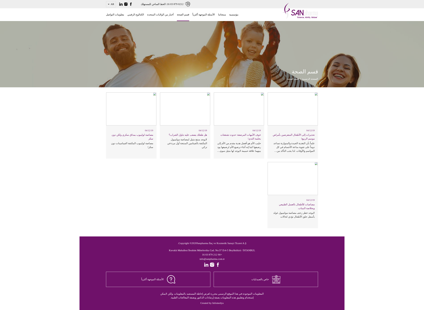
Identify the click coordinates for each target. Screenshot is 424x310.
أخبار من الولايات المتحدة (160, 14)
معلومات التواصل (115, 14)
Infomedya (218, 303)
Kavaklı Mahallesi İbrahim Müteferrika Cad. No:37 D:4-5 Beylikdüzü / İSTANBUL (212, 250)
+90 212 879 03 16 (212, 254)
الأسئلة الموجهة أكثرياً (203, 14)
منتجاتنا (222, 14)
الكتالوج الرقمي (135, 14)
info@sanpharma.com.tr (212, 259)
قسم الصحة (183, 14)
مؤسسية (233, 14)
